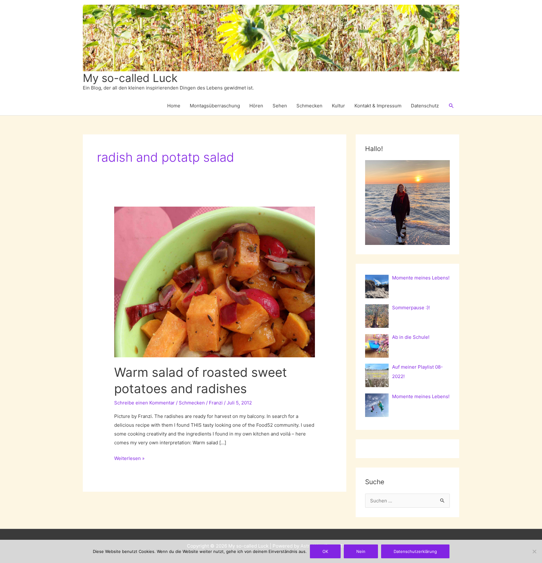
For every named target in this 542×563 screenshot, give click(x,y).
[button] (451, 106)
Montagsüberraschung (215, 106)
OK (325, 551)
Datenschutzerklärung (415, 551)
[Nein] (534, 551)
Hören (256, 106)
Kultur (338, 106)
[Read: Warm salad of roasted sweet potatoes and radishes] (214, 281)
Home (173, 106)
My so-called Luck (130, 77)
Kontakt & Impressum (377, 106)
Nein (360, 551)
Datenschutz (425, 106)
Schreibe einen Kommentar (144, 403)
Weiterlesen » (129, 459)
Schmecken (309, 106)
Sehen (280, 106)
